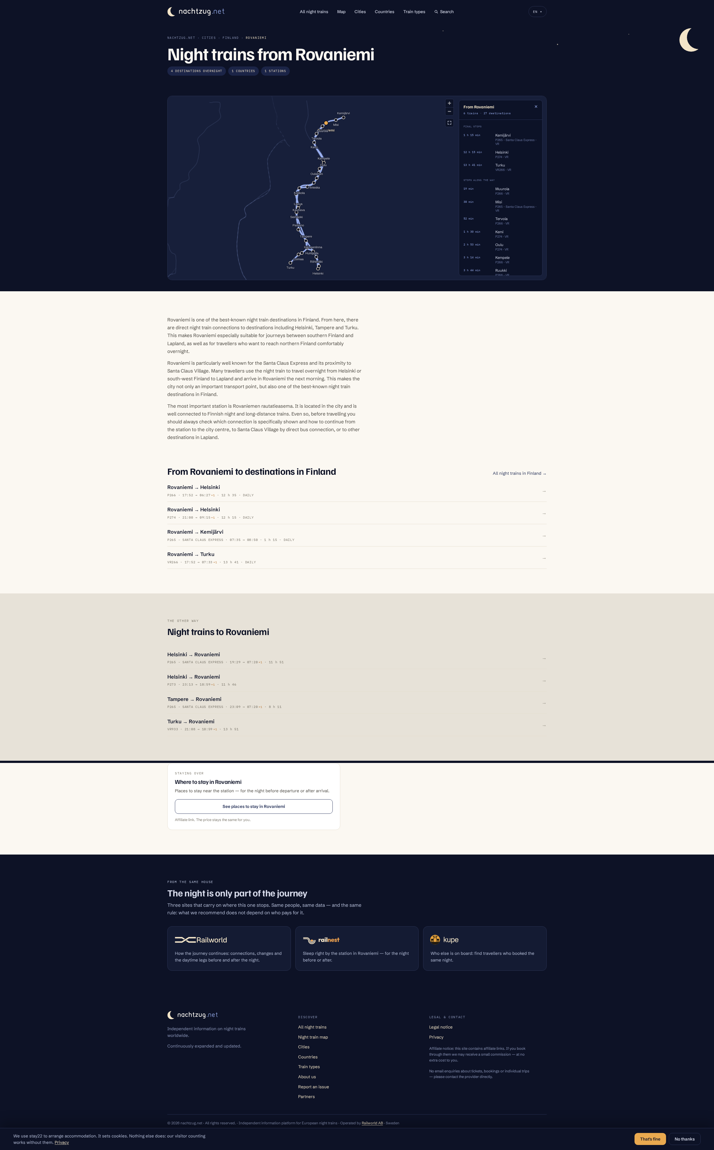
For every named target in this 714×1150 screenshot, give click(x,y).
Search (447, 11)
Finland (231, 38)
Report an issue (313, 1086)
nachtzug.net (181, 38)
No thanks (685, 1139)
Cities (360, 11)
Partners (306, 1096)
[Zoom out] (449, 111)
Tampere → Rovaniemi (194, 699)
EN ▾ (537, 11)
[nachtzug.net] (196, 11)
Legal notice (441, 1027)
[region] (357, 188)
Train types (414, 11)
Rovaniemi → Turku (190, 554)
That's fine (650, 1139)
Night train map (313, 1037)
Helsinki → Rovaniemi (193, 654)
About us (307, 1076)
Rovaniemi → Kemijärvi (195, 532)
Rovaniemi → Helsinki (193, 487)
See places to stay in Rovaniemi (254, 806)
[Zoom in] (449, 103)
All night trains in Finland (520, 473)
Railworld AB (372, 1123)
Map (341, 11)
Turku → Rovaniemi (190, 721)
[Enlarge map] (449, 123)
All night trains (314, 11)
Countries (384, 11)
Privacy (436, 1037)
